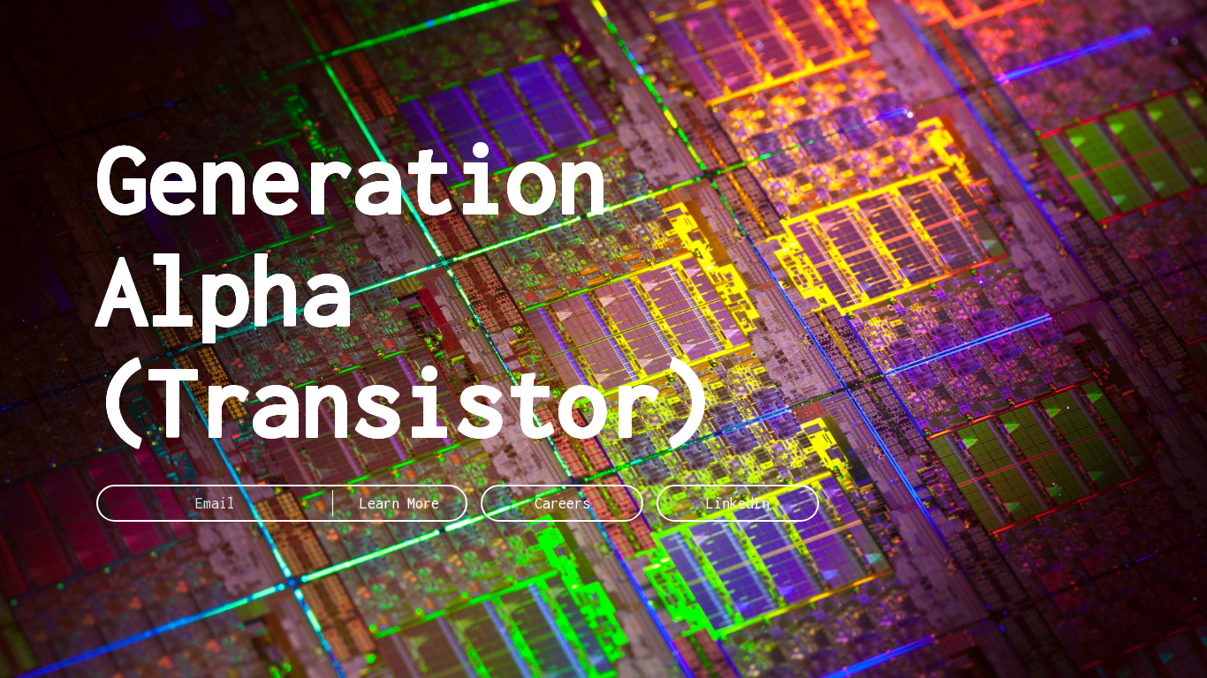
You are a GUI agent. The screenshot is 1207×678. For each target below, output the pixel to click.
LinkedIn (738, 503)
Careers (562, 503)
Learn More (399, 503)
